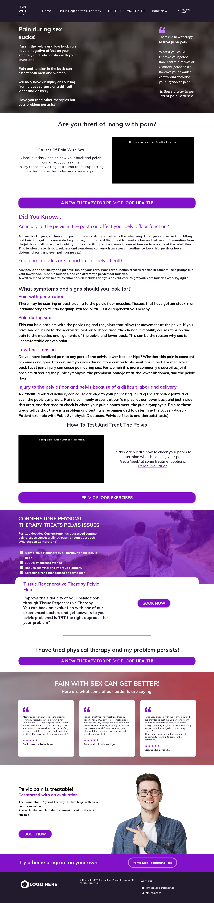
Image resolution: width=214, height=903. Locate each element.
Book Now (159, 11)
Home (46, 11)
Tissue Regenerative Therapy (79, 11)
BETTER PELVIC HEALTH (126, 11)
